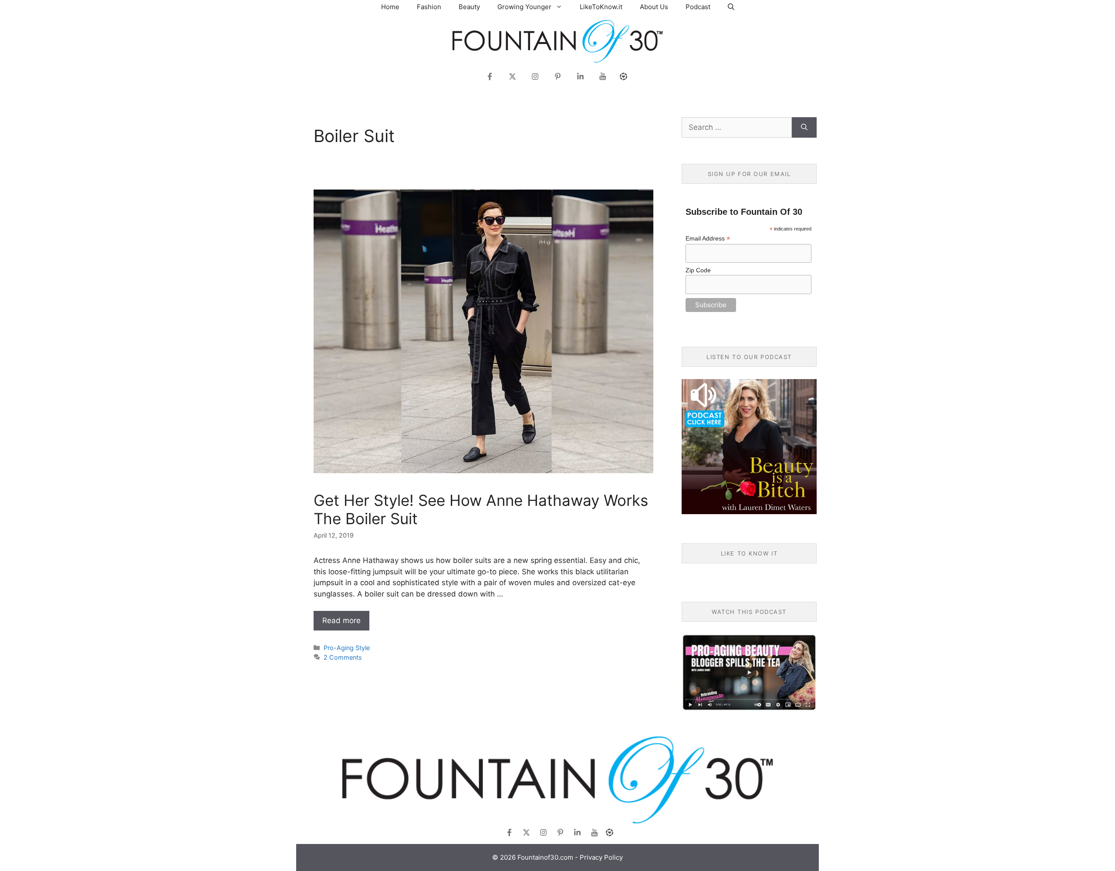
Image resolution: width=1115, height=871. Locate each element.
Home (390, 7)
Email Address (708, 238)
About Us (654, 7)
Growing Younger (524, 7)
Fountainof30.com (545, 857)
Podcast (698, 7)
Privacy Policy (601, 857)
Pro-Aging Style (347, 647)
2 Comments (343, 657)
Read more (341, 620)
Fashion (429, 7)
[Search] (804, 127)
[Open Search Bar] (731, 7)
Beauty (469, 7)
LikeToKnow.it (601, 7)
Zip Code (698, 270)
